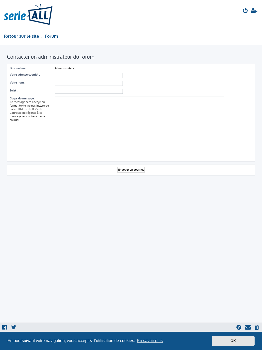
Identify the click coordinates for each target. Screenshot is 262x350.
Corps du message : (22, 98)
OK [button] (233, 341)
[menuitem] (245, 11)
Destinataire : (18, 68)
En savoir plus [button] (150, 340)
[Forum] (28, 14)
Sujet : (13, 90)
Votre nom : (17, 82)
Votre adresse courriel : (25, 74)
